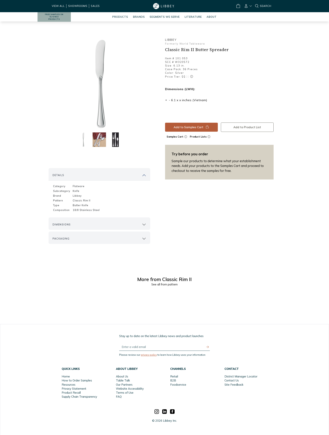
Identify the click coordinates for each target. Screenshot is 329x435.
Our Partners (124, 384)
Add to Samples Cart (188, 127)
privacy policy (149, 354)
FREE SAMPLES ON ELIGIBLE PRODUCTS (54, 16)
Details (58, 175)
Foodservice (178, 384)
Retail (174, 376)
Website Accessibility (130, 388)
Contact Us (231, 380)
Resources (68, 384)
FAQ (119, 396)
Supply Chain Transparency (79, 396)
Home (66, 376)
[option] (99, 84)
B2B (173, 380)
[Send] (207, 346)
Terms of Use (124, 392)
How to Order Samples (77, 380)
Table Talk (123, 380)
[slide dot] (83, 139)
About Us (122, 376)
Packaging (61, 238)
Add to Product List (247, 127)
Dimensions (62, 224)
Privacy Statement (74, 388)
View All (58, 5)
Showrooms (77, 5)
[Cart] (238, 6)
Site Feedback (233, 384)
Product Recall (71, 392)
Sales (95, 5)
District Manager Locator (240, 376)
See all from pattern (164, 284)
